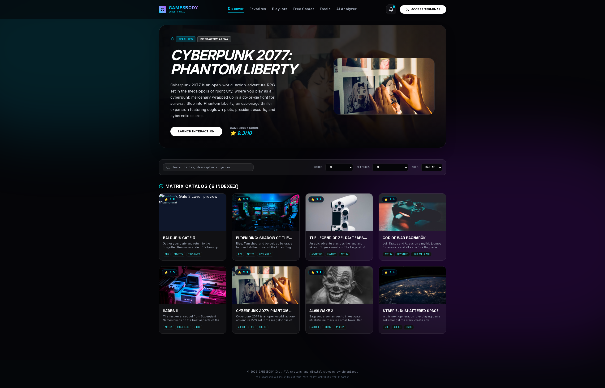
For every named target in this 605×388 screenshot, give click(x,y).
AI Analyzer (346, 9)
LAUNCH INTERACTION (196, 131)
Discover (236, 9)
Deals (325, 9)
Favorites (258, 9)
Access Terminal (426, 9)
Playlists (280, 9)
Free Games (304, 9)
